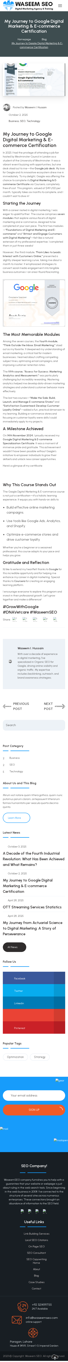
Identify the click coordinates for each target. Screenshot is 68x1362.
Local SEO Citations (36, 1240)
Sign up (34, 1110)
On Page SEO (36, 1246)
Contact (36, 1288)
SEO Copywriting (36, 1259)
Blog (36, 1275)
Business (14, 121)
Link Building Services (36, 1233)
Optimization (15, 1057)
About (36, 1269)
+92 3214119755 (42, 1304)
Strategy (40, 1057)
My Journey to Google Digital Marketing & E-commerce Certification (28, 886)
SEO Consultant (36, 1253)
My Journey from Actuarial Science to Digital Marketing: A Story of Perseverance (32, 928)
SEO (23, 121)
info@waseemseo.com (42, 1318)
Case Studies (36, 1282)
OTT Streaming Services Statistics (32, 907)
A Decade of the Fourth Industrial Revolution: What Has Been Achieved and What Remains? (33, 859)
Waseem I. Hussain (36, 107)
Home (36, 1262)
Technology (33, 121)
